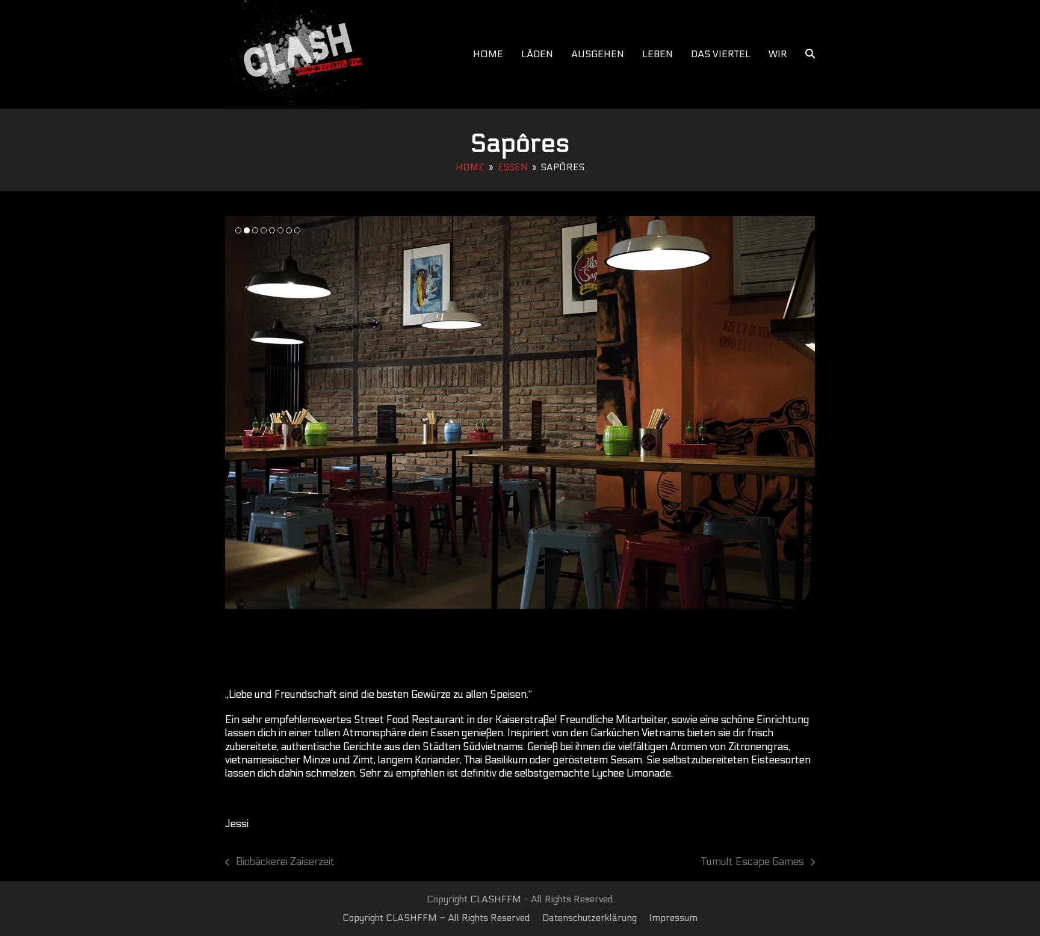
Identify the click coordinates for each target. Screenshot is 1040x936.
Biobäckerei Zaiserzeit (280, 862)
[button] (810, 54)
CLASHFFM (495, 899)
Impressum (673, 918)
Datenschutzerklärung (589, 918)
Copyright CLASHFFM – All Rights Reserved (436, 918)
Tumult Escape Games (752, 862)
